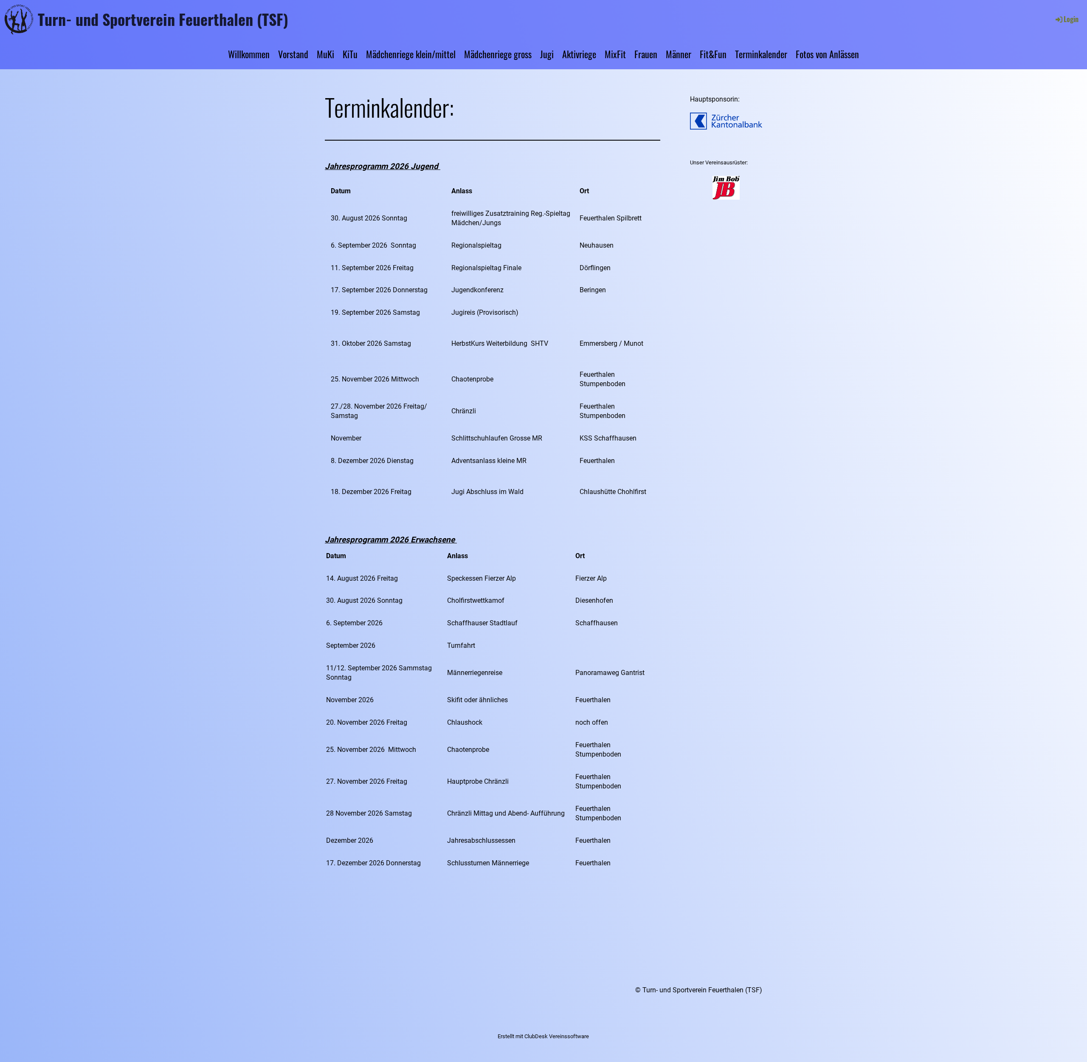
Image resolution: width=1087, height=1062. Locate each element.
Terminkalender (761, 54)
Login (1071, 19)
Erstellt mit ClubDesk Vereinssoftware (543, 1036)
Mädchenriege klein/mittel (411, 54)
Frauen (645, 54)
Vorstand (293, 54)
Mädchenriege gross (498, 54)
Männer (678, 54)
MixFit (615, 54)
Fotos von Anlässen (827, 54)
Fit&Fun (713, 54)
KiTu (350, 54)
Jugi (547, 54)
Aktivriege (579, 54)
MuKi (325, 54)
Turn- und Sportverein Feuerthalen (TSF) (163, 19)
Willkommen (249, 54)
